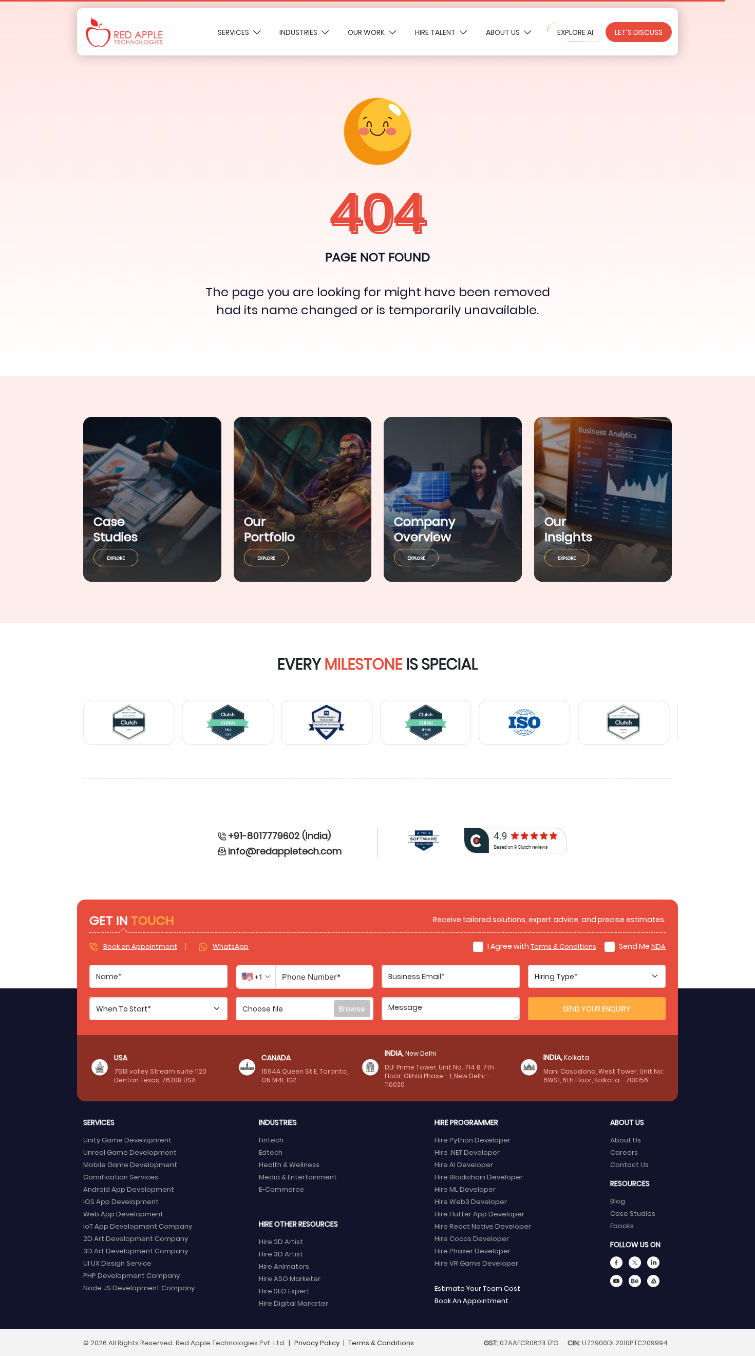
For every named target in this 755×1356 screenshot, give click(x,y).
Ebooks (622, 1225)
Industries (299, 32)
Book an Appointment (140, 946)
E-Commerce (281, 1189)
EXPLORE (116, 558)
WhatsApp (231, 946)
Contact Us (629, 1164)
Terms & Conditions (563, 946)
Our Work (367, 32)
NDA (658, 946)
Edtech (270, 1152)
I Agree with (541, 946)
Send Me (641, 946)
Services (234, 32)
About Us (503, 32)
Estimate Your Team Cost (477, 1288)
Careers (624, 1152)
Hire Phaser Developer (473, 1250)
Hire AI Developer (464, 1164)
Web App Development (123, 1213)
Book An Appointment (471, 1300)
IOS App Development (121, 1201)
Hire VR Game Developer (476, 1262)
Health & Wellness (289, 1164)
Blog (617, 1200)
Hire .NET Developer (467, 1152)
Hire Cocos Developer (472, 1238)
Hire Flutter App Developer (479, 1213)
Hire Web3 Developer (471, 1201)
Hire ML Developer (465, 1189)
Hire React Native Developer (483, 1225)
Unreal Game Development (130, 1152)
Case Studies (632, 1213)
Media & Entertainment (298, 1176)
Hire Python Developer (473, 1139)
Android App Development (128, 1189)
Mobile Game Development (130, 1164)
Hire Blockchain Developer (479, 1176)
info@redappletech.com (285, 850)
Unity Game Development (127, 1139)
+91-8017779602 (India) (279, 835)
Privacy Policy (316, 1342)
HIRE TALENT (436, 32)
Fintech (271, 1139)
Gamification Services (120, 1176)
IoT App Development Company (137, 1225)
